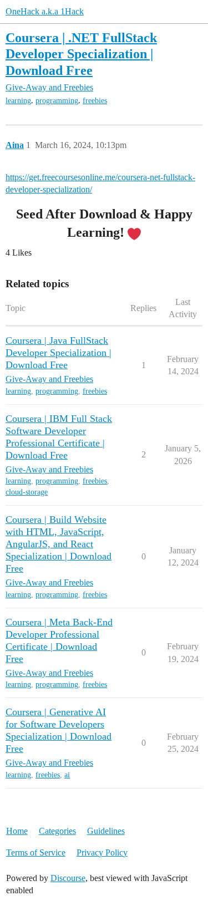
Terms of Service (35, 852)
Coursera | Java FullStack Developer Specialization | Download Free (58, 352)
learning (18, 100)
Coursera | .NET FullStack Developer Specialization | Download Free (81, 53)
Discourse (67, 878)
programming (56, 100)
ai (67, 775)
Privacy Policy (102, 852)
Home (17, 831)
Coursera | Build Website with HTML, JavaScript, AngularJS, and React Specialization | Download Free (58, 544)
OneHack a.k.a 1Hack (45, 11)
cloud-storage (27, 492)
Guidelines (106, 831)
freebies (95, 100)
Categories (57, 831)
